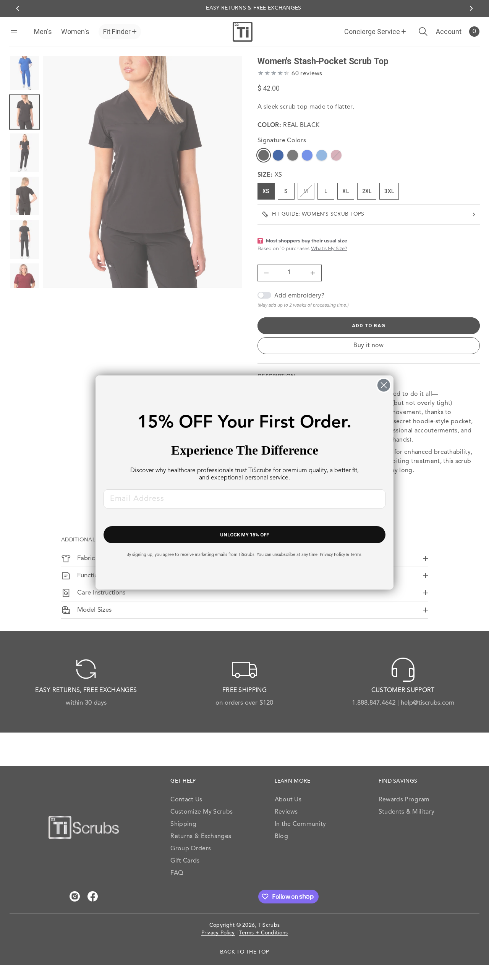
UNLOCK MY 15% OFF (244, 535)
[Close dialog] (383, 385)
